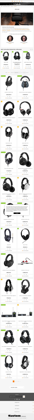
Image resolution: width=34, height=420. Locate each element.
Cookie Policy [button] (15, 210)
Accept (17, 213)
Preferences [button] (11, 211)
